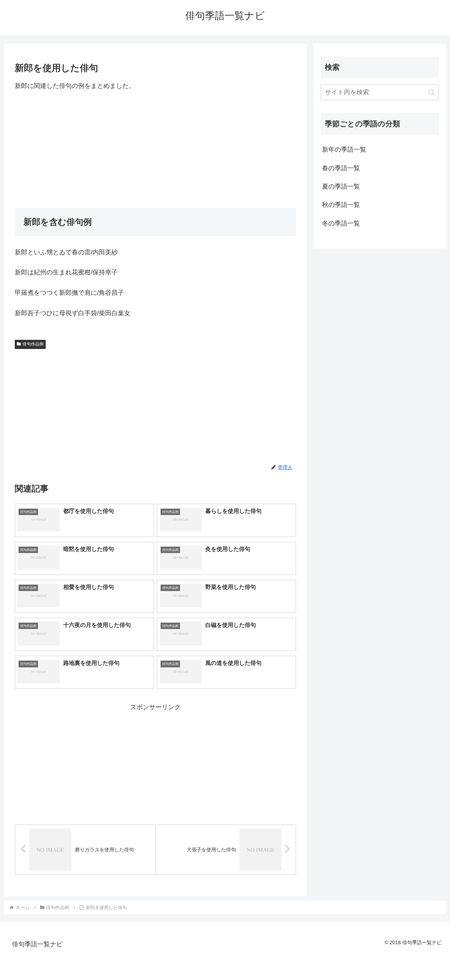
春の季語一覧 (341, 168)
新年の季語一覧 (344, 149)
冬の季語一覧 (341, 223)
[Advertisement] (155, 149)
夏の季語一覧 (341, 186)
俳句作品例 (33, 344)
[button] (431, 92)
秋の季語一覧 (341, 204)
